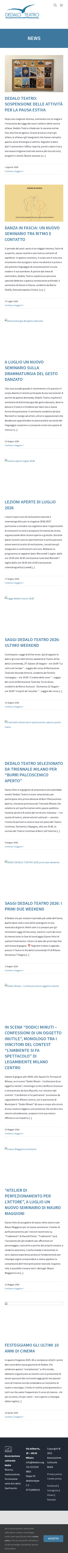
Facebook (52, 1485)
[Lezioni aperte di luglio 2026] (34, 477)
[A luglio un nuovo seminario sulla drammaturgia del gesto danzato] (34, 337)
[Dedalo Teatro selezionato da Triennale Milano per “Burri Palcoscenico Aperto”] (34, 738)
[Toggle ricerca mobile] (55, 5)
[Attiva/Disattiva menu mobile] (61, 5)
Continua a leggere (14, 171)
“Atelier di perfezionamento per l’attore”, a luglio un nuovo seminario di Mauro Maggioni (33, 1201)
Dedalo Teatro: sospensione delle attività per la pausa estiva (34, 104)
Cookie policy (54, 1478)
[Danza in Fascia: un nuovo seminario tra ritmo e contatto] (34, 203)
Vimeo (50, 1495)
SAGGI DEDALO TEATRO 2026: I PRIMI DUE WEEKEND (33, 906)
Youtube (51, 1499)
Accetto (53, 1538)
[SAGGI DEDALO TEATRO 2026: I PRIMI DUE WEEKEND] (34, 878)
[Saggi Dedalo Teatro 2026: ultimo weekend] (34, 614)
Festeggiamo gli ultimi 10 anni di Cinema (32, 1348)
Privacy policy (54, 1474)
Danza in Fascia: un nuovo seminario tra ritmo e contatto (32, 233)
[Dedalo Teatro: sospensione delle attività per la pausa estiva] (34, 73)
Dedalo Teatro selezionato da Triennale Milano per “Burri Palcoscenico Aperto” (34, 772)
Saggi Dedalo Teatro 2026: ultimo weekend (32, 642)
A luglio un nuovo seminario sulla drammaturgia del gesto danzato (31, 370)
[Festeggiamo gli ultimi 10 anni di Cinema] (34, 1320)
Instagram (53, 1490)
